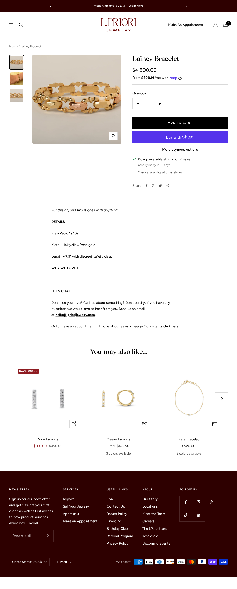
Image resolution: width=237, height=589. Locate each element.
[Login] (215, 25)
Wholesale (150, 536)
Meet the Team (154, 514)
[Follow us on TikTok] (185, 515)
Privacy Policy (117, 543)
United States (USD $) (27, 562)
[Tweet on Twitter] (160, 185)
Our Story (150, 499)
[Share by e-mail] (167, 185)
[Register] (47, 535)
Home (13, 46)
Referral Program (120, 536)
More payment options (180, 149)
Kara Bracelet (188, 439)
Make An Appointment (185, 25)
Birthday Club (117, 529)
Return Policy (117, 514)
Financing (114, 521)
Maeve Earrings (118, 439)
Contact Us (116, 506)
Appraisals (71, 514)
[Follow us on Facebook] (185, 502)
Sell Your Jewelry (76, 506)
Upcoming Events (156, 543)
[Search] (21, 25)
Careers (148, 521)
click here (170, 326)
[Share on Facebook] (147, 185)
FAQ (110, 499)
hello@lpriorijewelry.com (75, 315)
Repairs (68, 499)
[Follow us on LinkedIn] (198, 515)
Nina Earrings (48, 439)
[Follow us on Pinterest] (211, 502)
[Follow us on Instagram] (198, 502)
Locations (150, 506)
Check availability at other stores (160, 172)
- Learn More (135, 5)
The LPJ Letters (154, 529)
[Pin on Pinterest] (153, 185)
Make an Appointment (80, 521)
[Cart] (225, 25)
